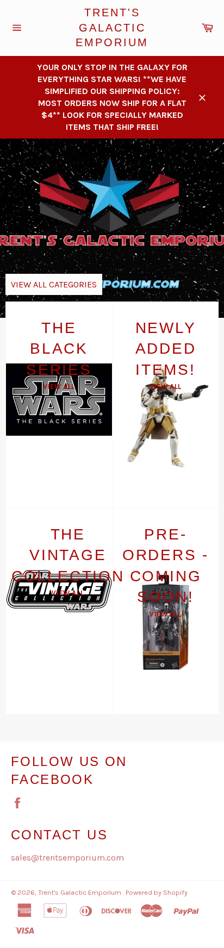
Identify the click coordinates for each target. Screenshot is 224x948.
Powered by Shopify (157, 892)
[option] (112, 228)
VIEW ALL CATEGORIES (54, 284)
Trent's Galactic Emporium (112, 27)
